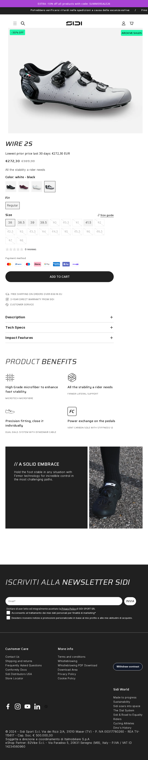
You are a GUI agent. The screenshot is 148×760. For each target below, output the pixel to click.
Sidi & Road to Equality (128, 714)
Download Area (68, 669)
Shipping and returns (18, 661)
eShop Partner (15, 743)
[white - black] (49, 186)
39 (32, 222)
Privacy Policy (68, 608)
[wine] (23, 186)
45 (67, 232)
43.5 (33, 232)
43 (22, 232)
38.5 (21, 222)
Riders (117, 719)
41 (79, 223)
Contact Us (12, 656)
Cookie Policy (67, 678)
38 (10, 222)
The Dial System (123, 710)
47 (11, 241)
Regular (12, 205)
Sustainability (121, 701)
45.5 (78, 232)
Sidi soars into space (126, 706)
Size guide (107, 215)
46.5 (100, 232)
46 (89, 232)
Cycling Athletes (123, 723)
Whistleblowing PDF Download (77, 665)
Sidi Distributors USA (18, 674)
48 (22, 241)
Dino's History (122, 727)
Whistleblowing (67, 661)
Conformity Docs (16, 669)
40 (56, 223)
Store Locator (14, 678)
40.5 (67, 223)
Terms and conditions (71, 656)
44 (45, 232)
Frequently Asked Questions (23, 665)
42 (100, 223)
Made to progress (125, 697)
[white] (36, 186)
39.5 (43, 222)
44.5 (56, 232)
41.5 (88, 222)
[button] (15, 23)
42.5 (11, 232)
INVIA (130, 601)
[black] (10, 186)
